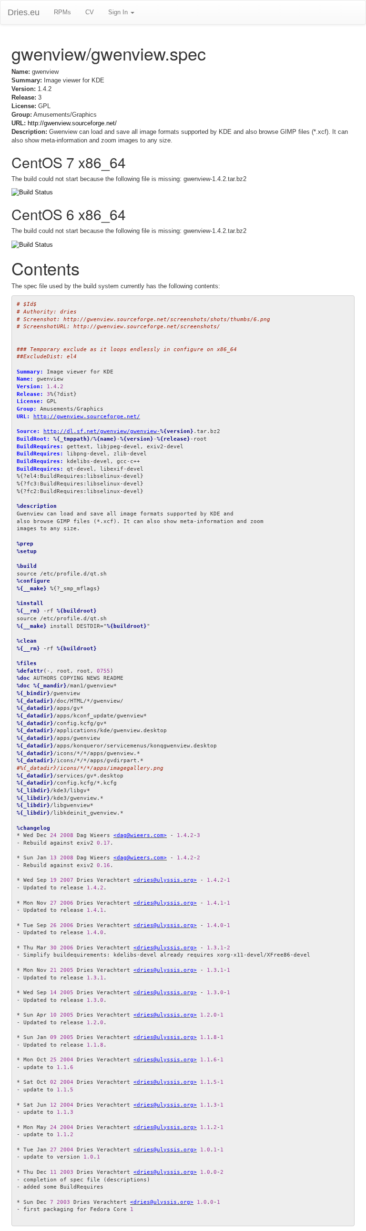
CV (89, 12)
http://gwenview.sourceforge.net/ (72, 123)
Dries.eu (24, 12)
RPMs (62, 12)
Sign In (119, 12)
